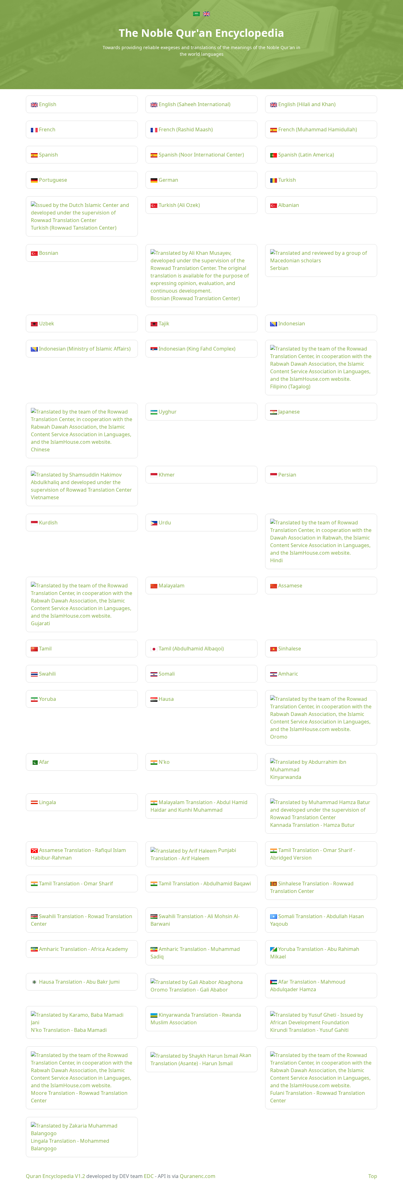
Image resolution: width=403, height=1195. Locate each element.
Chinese (40, 449)
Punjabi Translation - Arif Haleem (193, 854)
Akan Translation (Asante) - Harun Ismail (200, 1059)
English (47, 104)
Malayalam (170, 585)
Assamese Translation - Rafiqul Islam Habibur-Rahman (78, 854)
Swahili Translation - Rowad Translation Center (81, 920)
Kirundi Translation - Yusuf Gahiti (309, 1029)
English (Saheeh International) (193, 104)
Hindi (276, 560)
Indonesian (291, 323)
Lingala (47, 802)
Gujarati (40, 623)
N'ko (163, 761)
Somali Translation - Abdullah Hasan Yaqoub (317, 920)
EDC (149, 1176)
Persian (286, 474)
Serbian (279, 268)
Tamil (45, 648)
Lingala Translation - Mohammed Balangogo (70, 1144)
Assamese (289, 585)
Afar (43, 761)
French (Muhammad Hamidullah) (317, 129)
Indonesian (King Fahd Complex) (196, 348)
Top (372, 1176)
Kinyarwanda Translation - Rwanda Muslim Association (195, 1018)
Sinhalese (289, 648)
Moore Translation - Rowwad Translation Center (79, 1096)
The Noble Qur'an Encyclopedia (201, 33)
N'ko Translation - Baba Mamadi (69, 1029)
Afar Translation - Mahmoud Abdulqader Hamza (307, 985)
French (46, 129)
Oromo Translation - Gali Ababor (189, 989)
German (167, 179)
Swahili (47, 673)
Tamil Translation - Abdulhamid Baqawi (204, 883)
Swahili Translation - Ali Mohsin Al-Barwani (195, 920)
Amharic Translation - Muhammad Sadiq (195, 953)
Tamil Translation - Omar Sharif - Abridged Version (312, 854)
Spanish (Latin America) (305, 154)
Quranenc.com (197, 1176)
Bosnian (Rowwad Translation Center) (195, 298)
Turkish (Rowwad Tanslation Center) (73, 227)
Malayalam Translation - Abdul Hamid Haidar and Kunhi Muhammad (198, 806)
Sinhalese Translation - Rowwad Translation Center (312, 887)
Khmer (166, 474)
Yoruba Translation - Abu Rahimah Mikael (314, 953)
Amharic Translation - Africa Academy (83, 949)
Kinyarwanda (285, 777)
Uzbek (46, 323)
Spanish (48, 154)
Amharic (287, 673)
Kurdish (48, 522)
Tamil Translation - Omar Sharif (75, 883)
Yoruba (47, 698)
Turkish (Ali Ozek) (178, 205)
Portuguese (52, 179)
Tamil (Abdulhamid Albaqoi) (190, 648)
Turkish (286, 179)
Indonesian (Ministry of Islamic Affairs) (84, 348)
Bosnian (48, 252)
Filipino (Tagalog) (290, 386)
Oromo (278, 736)
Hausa (165, 698)
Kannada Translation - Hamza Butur (312, 824)
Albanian (288, 205)
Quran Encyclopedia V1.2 (55, 1176)
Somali (166, 673)
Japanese (288, 411)
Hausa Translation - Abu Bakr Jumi (79, 981)
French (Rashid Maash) (185, 129)
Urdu (164, 522)
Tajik (163, 323)
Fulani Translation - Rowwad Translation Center (317, 1096)
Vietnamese (45, 497)
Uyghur (167, 411)
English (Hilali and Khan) (306, 104)
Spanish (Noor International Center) (200, 154)
